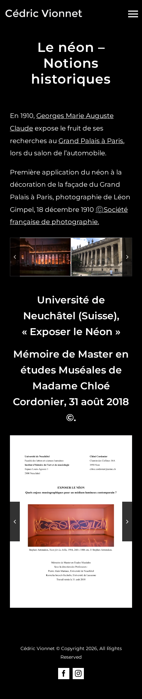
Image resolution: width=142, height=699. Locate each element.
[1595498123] (40, 257)
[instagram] (78, 673)
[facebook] (63, 673)
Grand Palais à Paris (90, 141)
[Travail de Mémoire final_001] (71, 522)
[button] (15, 257)
